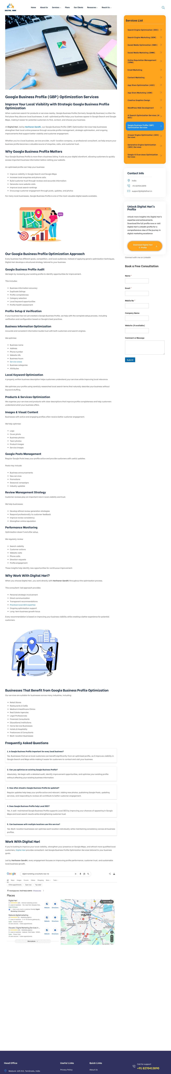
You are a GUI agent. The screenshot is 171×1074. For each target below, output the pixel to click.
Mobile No (130, 300)
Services (55, 7)
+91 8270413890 (139, 185)
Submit (130, 359)
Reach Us (106, 7)
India (134, 180)
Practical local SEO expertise (22, 604)
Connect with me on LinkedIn (138, 257)
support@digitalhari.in (142, 191)
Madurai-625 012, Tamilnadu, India (24, 1070)
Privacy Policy (66, 1069)
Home (33, 7)
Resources (91, 7)
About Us (44, 7)
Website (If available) (135, 325)
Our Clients (78, 7)
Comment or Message (134, 338)
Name (128, 275)
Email (128, 288)
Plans (67, 7)
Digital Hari (21, 850)
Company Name (132, 313)
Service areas (16, 361)
